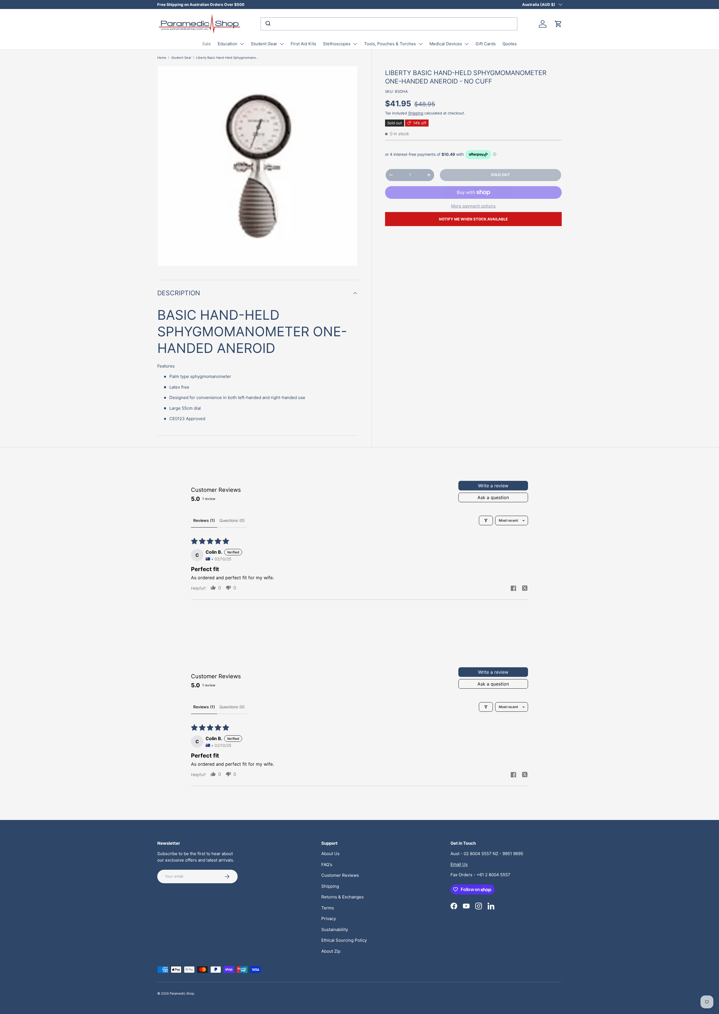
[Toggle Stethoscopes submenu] (355, 43)
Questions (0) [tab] (232, 520)
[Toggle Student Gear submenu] (281, 43)
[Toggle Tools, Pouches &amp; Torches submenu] (420, 43)
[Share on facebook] (513, 589)
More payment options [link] (473, 206)
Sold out (500, 174)
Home (161, 58)
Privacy (328, 918)
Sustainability (334, 929)
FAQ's (326, 864)
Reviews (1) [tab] (204, 520)
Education (227, 43)
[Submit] (267, 24)
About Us (330, 853)
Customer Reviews (340, 875)
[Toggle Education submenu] (241, 43)
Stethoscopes (337, 43)
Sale (206, 43)
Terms (327, 908)
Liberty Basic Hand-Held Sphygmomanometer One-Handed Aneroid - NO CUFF (227, 58)
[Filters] (486, 520)
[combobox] (389, 23)
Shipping (415, 113)
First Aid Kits (303, 43)
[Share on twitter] (524, 588)
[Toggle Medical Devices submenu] (466, 43)
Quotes (509, 43)
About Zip (330, 951)
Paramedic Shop (182, 993)
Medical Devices (445, 43)
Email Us (459, 864)
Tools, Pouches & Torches (390, 43)
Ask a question (493, 497)
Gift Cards (485, 43)
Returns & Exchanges (342, 897)
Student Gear (264, 43)
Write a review (493, 485)
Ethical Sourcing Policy (344, 940)
